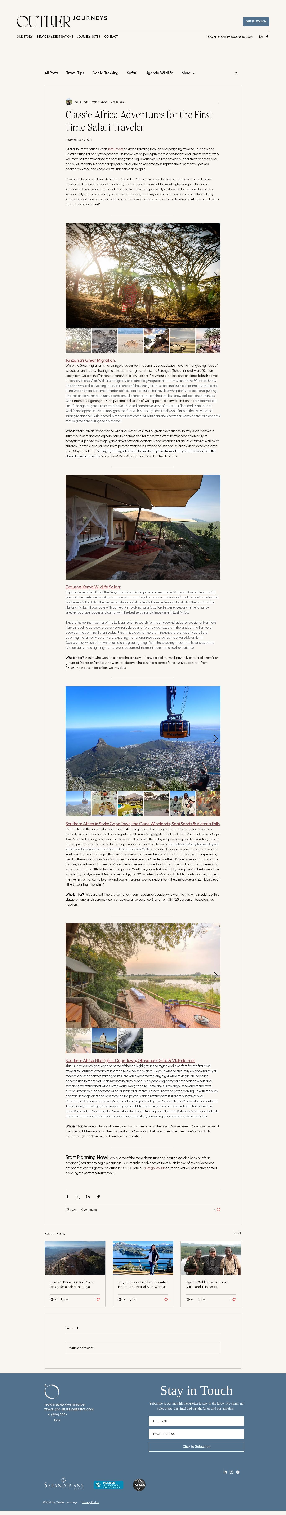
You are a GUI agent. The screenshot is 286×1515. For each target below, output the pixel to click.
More (186, 73)
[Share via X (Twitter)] (78, 1197)
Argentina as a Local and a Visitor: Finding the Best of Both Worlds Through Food (143, 1285)
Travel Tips (75, 73)
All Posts (51, 73)
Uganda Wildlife (159, 73)
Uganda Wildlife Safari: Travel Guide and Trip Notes (207, 1285)
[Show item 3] (130, 340)
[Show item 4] (156, 340)
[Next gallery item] (215, 275)
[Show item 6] (209, 340)
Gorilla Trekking (105, 73)
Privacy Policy (90, 1502)
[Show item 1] (78, 340)
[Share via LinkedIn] (88, 1197)
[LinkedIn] (225, 1472)
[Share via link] (98, 1197)
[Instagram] (261, 37)
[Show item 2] (104, 340)
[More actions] (217, 101)
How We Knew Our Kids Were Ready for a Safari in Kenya (72, 1285)
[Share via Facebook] (68, 1197)
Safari (132, 73)
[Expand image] (143, 275)
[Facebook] (267, 37)
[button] (236, 73)
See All (237, 1233)
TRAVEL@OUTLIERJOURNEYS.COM (229, 36)
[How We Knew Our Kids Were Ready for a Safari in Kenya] (75, 1258)
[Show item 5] (182, 340)
